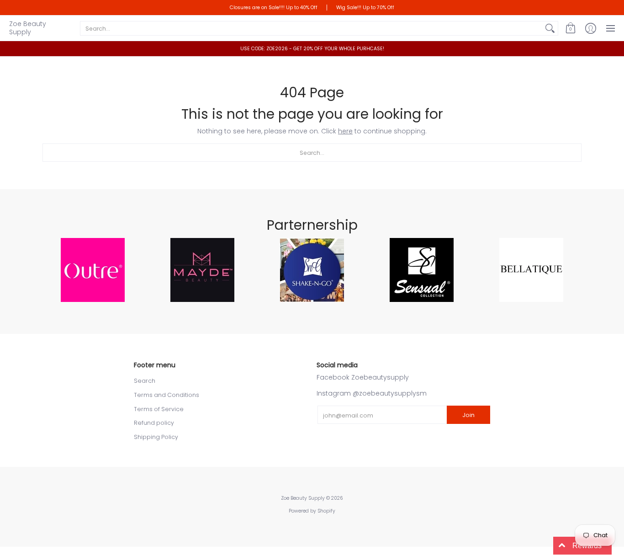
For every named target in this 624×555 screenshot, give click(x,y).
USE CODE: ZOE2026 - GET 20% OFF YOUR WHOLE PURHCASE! (312, 48)
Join (468, 415)
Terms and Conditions (166, 395)
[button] (571, 28)
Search (144, 381)
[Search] (550, 28)
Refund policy (154, 423)
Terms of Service (159, 409)
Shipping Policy (156, 437)
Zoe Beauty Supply (27, 28)
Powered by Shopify (312, 510)
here (345, 131)
